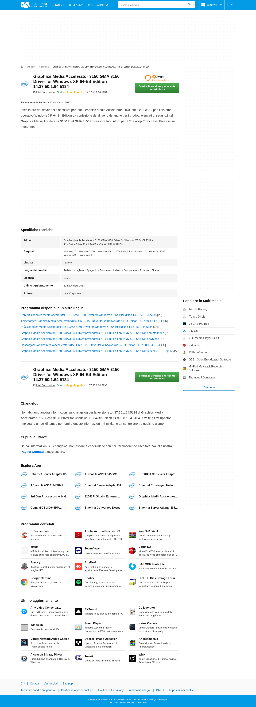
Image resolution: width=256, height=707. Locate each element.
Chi (23, 683)
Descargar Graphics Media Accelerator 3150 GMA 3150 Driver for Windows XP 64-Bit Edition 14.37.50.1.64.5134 (90, 345)
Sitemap (68, 683)
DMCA (160, 690)
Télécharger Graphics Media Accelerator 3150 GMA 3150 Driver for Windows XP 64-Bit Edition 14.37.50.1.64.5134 (91, 320)
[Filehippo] (34, 5)
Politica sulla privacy (111, 690)
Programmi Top (98, 4)
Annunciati (51, 683)
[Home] (22, 66)
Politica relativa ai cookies (77, 690)
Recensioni (76, 4)
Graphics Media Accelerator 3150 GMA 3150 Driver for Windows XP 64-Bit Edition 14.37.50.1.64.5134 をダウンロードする (96, 350)
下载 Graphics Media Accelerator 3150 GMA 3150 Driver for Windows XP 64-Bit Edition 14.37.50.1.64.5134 (87, 326)
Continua (209, 387)
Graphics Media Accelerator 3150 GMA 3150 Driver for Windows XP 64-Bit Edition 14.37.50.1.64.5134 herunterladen (92, 333)
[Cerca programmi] (189, 4)
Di (44, 92)
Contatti (35, 683)
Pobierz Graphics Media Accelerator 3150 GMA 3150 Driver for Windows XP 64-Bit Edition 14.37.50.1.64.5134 (89, 315)
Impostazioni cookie (181, 690)
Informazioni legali (140, 690)
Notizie (60, 4)
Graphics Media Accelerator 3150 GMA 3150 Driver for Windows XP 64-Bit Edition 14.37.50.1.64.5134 (76, 81)
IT (227, 4)
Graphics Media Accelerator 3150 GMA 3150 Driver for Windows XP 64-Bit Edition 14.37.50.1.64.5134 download (90, 338)
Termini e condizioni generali (38, 690)
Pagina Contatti (32, 451)
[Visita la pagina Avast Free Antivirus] (157, 78)
